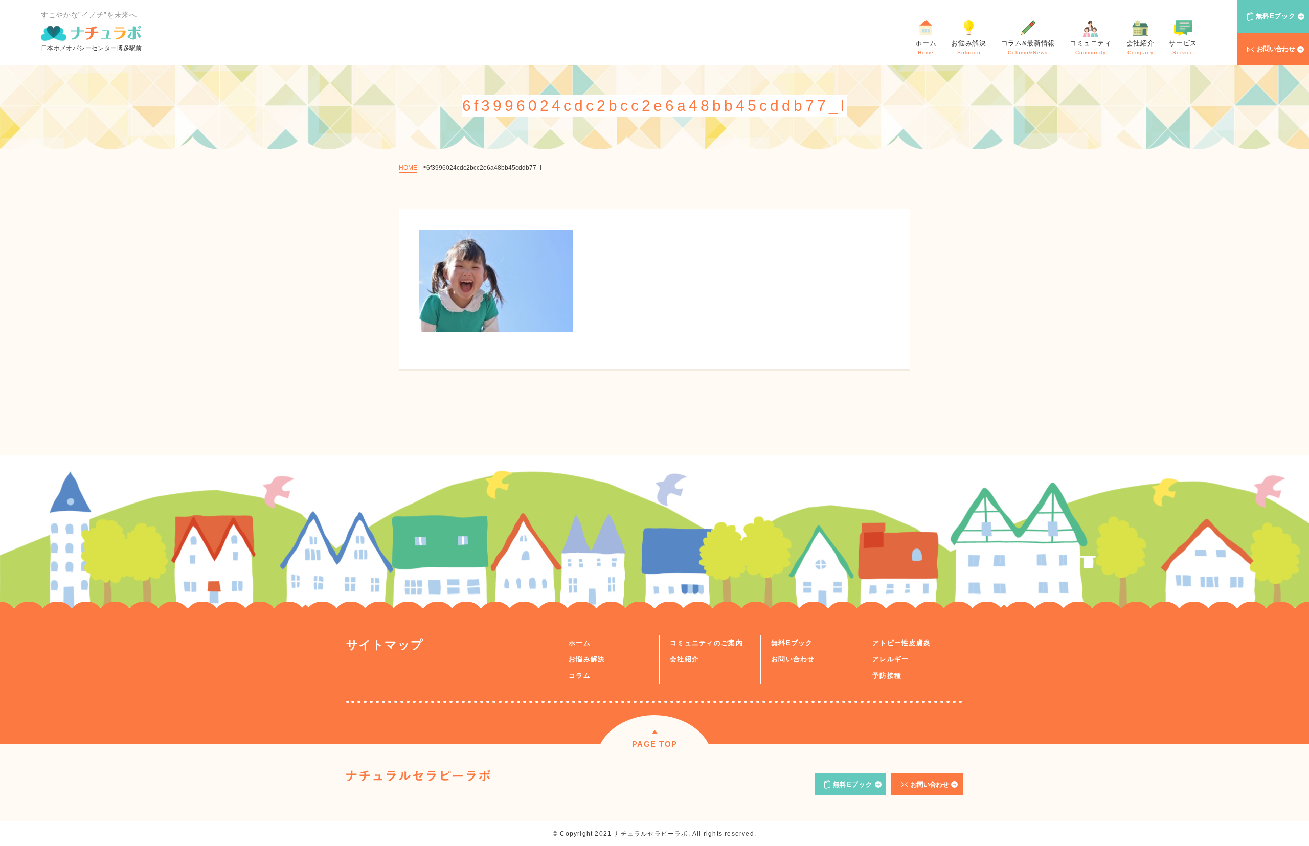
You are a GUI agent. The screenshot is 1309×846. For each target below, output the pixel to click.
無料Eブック (1276, 16)
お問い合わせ (1276, 49)
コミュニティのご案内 (706, 643)
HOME (408, 167)
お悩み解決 (587, 659)
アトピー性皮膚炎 (901, 643)
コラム (580, 675)
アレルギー (890, 659)
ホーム (580, 643)
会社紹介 (684, 659)
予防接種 (886, 675)
